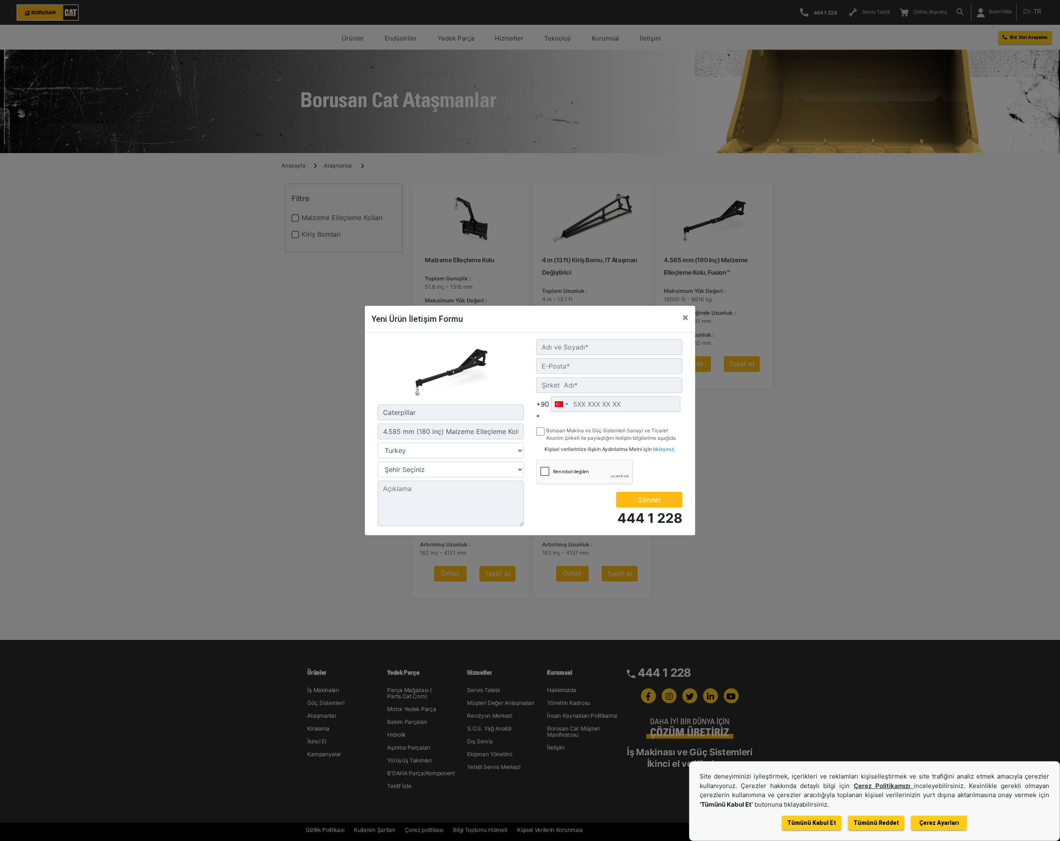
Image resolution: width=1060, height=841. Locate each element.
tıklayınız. (664, 449)
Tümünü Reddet (876, 822)
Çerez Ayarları (939, 822)
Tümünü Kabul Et (811, 822)
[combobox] (561, 404)
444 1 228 (649, 518)
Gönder (649, 500)
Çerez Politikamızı (884, 786)
